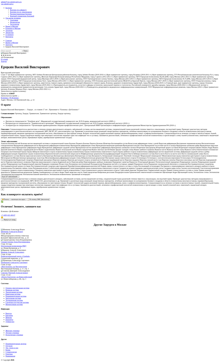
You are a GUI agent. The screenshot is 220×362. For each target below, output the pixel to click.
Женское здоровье (12, 331)
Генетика (9, 354)
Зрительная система (13, 298)
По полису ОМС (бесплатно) (38, 199)
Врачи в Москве (12, 26)
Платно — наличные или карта (13, 199)
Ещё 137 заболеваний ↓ (10, 177)
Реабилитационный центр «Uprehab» (15, 256)
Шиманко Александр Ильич (12, 232)
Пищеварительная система (16, 296)
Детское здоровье (12, 333)
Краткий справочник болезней (22, 16)
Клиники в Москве (13, 28)
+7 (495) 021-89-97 (8, 215)
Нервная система (12, 290)
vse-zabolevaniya (7, 4)
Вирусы (9, 313)
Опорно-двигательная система (17, 288)
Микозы (9, 318)
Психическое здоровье (14, 335)
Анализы (9, 30)
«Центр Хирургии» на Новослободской (16, 277)
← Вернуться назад (9, 220)
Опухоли (9, 346)
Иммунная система (13, 294)
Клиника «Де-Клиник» (10, 98)
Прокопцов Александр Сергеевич (14, 262)
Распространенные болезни (21, 14)
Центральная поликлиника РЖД (13, 246)
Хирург (4, 61)
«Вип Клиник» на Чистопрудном (14, 267)
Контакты (9, 37)
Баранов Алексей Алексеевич (12, 252)
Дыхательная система (14, 292)
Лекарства (10, 33)
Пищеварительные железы (16, 344)
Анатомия (14, 20)
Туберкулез (10, 322)
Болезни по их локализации (21, 12)
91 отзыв (4, 59)
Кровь (8, 350)
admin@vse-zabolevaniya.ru (11, 2)
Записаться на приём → (10, 96)
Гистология (14, 24)
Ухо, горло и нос (12, 348)
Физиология (15, 22)
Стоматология (11, 352)
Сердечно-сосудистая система (17, 302)
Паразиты (9, 320)
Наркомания (10, 356)
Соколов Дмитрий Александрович (14, 273)
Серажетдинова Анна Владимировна (15, 242)
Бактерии (9, 315)
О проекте (10, 35)
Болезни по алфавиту (18, 10)
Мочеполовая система (14, 304)
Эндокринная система (14, 300)
